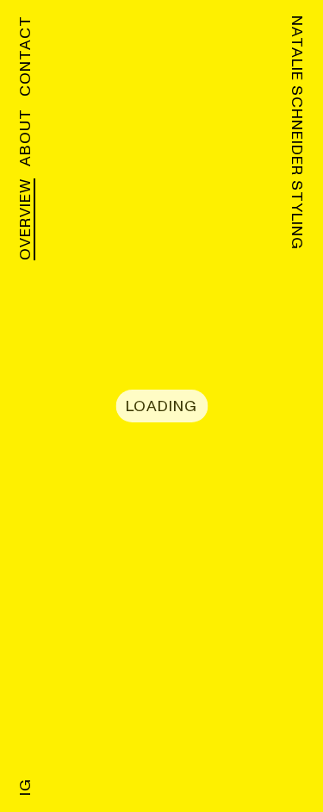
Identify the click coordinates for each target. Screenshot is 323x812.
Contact (26, 56)
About (26, 137)
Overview (26, 219)
